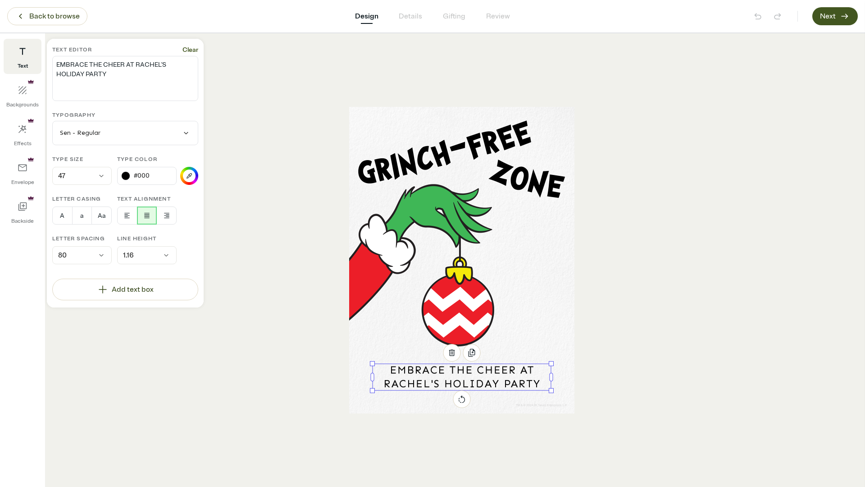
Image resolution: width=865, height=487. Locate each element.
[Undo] (757, 16)
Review (498, 16)
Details (410, 16)
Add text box (133, 289)
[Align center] (147, 216)
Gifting (454, 16)
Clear (190, 50)
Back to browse (54, 16)
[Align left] (127, 216)
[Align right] (166, 216)
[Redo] (777, 16)
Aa (101, 216)
